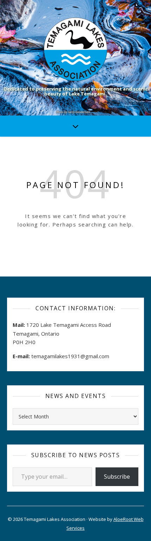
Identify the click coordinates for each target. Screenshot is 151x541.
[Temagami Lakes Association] (75, 49)
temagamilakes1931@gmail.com (70, 356)
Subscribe (117, 476)
